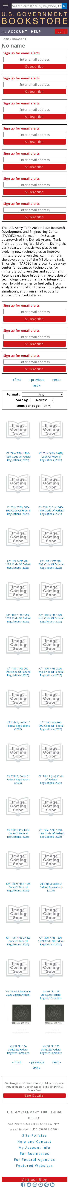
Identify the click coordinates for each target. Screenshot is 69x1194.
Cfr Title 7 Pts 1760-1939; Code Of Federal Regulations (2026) (18, 457)
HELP (36, 31)
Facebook (23, 1185)
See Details (34, 1096)
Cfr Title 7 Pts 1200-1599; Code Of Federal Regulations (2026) (51, 941)
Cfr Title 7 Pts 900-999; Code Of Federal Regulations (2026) (51, 726)
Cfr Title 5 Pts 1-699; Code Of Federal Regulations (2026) (51, 457)
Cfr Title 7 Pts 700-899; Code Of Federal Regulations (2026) (18, 672)
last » (36, 385)
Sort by (22, 400)
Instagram (35, 1185)
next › (56, 379)
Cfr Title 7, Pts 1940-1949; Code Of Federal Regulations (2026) (51, 510)
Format (13, 394)
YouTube (40, 1185)
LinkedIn (52, 1185)
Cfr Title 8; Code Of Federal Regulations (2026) (18, 779)
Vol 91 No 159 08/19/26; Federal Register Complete (51, 995)
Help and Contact (34, 1141)
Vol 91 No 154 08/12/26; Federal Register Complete (18, 1049)
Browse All (19, 38)
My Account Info (34, 1147)
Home (5, 38)
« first (16, 379)
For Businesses (34, 1153)
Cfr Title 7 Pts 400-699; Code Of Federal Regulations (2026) (51, 564)
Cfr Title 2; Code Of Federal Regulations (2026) (51, 887)
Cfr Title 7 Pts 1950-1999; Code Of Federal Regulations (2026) (18, 618)
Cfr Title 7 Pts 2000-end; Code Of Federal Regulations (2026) (51, 672)
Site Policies (34, 1135)
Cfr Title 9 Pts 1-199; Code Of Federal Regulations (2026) (18, 887)
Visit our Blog (34, 1179)
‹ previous (36, 379)
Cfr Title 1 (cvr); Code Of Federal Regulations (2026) (51, 779)
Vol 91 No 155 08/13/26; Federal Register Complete (51, 1049)
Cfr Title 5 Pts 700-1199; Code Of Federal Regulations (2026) (18, 564)
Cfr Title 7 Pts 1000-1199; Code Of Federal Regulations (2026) (51, 833)
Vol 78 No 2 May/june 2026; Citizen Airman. (18, 993)
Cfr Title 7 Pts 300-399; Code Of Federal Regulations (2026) (18, 510)
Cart (61, 31)
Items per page (28, 405)
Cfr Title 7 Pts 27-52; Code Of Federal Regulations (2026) (18, 941)
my (15, 31)
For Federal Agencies (34, 1159)
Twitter (29, 1185)
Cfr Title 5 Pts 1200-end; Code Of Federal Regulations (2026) (51, 618)
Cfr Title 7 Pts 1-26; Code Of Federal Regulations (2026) (18, 833)
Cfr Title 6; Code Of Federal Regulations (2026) (18, 726)
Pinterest (46, 1185)
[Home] (34, 23)
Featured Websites (34, 1165)
